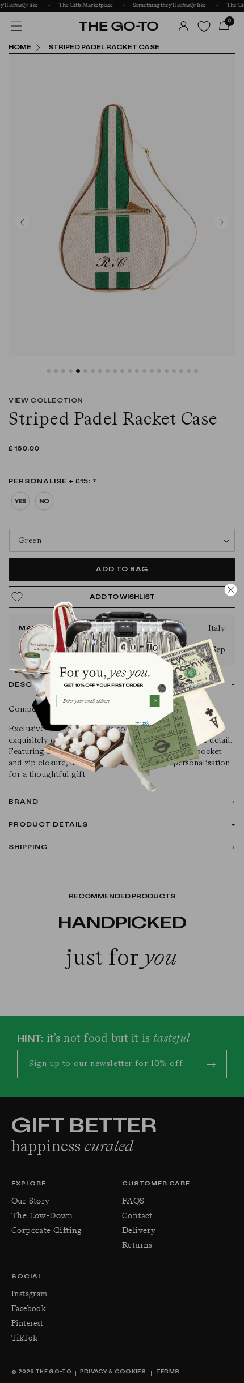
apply (145, 722)
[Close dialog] (230, 589)
